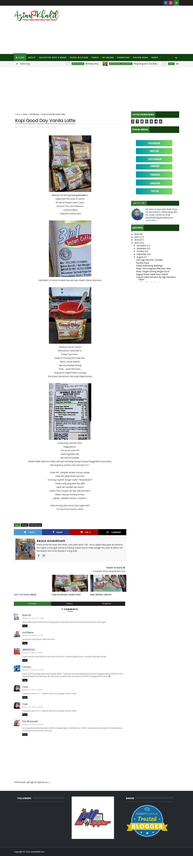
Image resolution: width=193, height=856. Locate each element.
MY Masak (108, 57)
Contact (36, 64)
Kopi (25, 114)
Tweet (32, 532)
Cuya (25, 686)
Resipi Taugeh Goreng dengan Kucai (152, 271)
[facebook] (166, 3)
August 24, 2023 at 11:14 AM (34, 618)
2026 (136, 234)
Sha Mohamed (30, 721)
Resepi (154, 57)
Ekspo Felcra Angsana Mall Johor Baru (153, 268)
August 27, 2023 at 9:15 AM (33, 724)
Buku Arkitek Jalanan (100, 594)
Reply (25, 626)
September (142, 254)
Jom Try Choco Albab (25, 594)
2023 (136, 242)
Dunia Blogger (79, 57)
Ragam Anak (140, 57)
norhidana (27, 632)
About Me (139, 203)
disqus (69, 603)
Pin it (88, 532)
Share (59, 532)
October (141, 251)
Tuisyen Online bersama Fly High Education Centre (155, 278)
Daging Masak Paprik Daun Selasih (152, 274)
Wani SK (26, 615)
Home (21, 57)
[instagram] (171, 3)
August (140, 257)
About (32, 57)
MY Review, (52, 126)
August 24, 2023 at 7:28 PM (33, 653)
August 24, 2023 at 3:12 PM (33, 635)
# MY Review (35, 525)
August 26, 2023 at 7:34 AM (33, 690)
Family (95, 57)
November (142, 248)
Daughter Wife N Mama (53, 57)
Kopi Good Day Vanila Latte (66, 594)
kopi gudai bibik (79, 195)
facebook (106, 603)
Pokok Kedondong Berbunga (149, 265)
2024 (136, 239)
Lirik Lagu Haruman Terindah (149, 259)
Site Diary (21, 64)
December (142, 245)
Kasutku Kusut (142, 262)
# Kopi (24, 525)
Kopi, (44, 126)
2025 (136, 237)
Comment (116, 532)
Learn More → (152, 220)
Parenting (123, 57)
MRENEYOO (28, 649)
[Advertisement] (127, 30)
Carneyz (26, 666)
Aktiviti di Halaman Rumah (175, 63)
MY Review (34, 114)
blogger (32, 603)
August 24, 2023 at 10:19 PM (34, 670)
